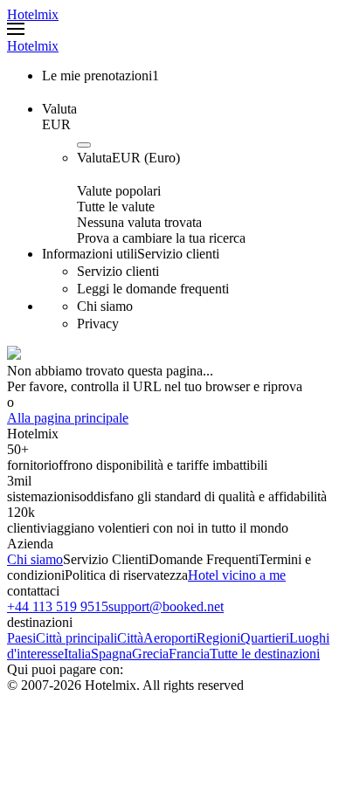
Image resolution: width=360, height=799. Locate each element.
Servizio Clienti (106, 559)
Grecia (150, 653)
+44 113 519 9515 (57, 606)
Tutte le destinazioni (265, 653)
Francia (189, 653)
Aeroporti (170, 637)
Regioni (218, 637)
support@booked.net (166, 606)
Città (130, 637)
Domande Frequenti (204, 559)
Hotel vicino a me (237, 575)
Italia (77, 653)
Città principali (76, 637)
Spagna (111, 653)
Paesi (21, 637)
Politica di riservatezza (126, 575)
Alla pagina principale (67, 417)
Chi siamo (35, 559)
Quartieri (264, 637)
